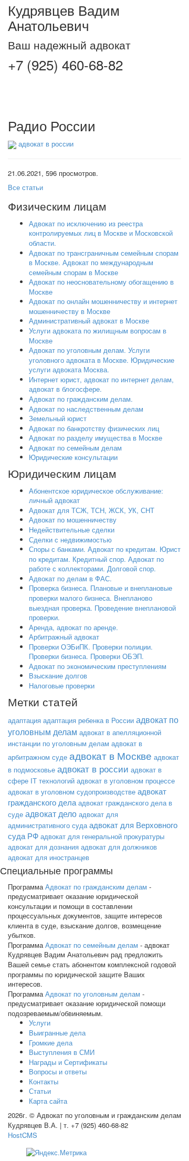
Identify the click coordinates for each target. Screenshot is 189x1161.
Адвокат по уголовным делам (92, 994)
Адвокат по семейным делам (75, 448)
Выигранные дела (57, 1033)
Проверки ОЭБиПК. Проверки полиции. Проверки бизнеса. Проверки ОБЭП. (91, 652)
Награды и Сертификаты (68, 1062)
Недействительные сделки (71, 530)
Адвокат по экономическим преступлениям (97, 666)
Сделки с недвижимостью (70, 540)
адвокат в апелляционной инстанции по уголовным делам (84, 737)
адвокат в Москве (110, 755)
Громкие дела (50, 1043)
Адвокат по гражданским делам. (81, 399)
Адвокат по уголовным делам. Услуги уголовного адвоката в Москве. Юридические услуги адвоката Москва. (101, 359)
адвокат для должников (119, 847)
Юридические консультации (73, 457)
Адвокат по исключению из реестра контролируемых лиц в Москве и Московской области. (101, 233)
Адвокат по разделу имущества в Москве (95, 438)
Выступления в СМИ (61, 1052)
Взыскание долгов (58, 676)
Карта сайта (48, 1101)
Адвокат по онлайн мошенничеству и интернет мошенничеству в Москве (103, 306)
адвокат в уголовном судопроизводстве (71, 792)
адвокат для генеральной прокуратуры (102, 836)
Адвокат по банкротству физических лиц (94, 428)
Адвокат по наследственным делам (86, 409)
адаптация (24, 720)
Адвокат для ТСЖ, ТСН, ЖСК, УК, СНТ (91, 510)
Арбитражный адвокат (64, 637)
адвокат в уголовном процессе (126, 781)
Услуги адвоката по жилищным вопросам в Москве (97, 336)
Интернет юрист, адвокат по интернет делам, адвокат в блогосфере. (101, 384)
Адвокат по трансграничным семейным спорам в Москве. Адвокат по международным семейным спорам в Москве (103, 262)
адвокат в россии (46, 144)
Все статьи (25, 187)
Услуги (39, 1023)
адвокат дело (51, 814)
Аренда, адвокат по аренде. (73, 627)
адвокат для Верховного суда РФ (92, 830)
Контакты (43, 1081)
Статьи (40, 1091)
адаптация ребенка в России (88, 720)
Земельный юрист (58, 418)
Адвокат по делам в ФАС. (70, 578)
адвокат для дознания (43, 847)
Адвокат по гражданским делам (96, 887)
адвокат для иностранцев (48, 857)
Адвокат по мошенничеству (73, 520)
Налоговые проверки (61, 686)
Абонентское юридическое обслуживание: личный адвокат (96, 496)
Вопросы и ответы (58, 1071)
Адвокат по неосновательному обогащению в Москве (101, 287)
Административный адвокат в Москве (89, 321)
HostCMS (22, 1135)
